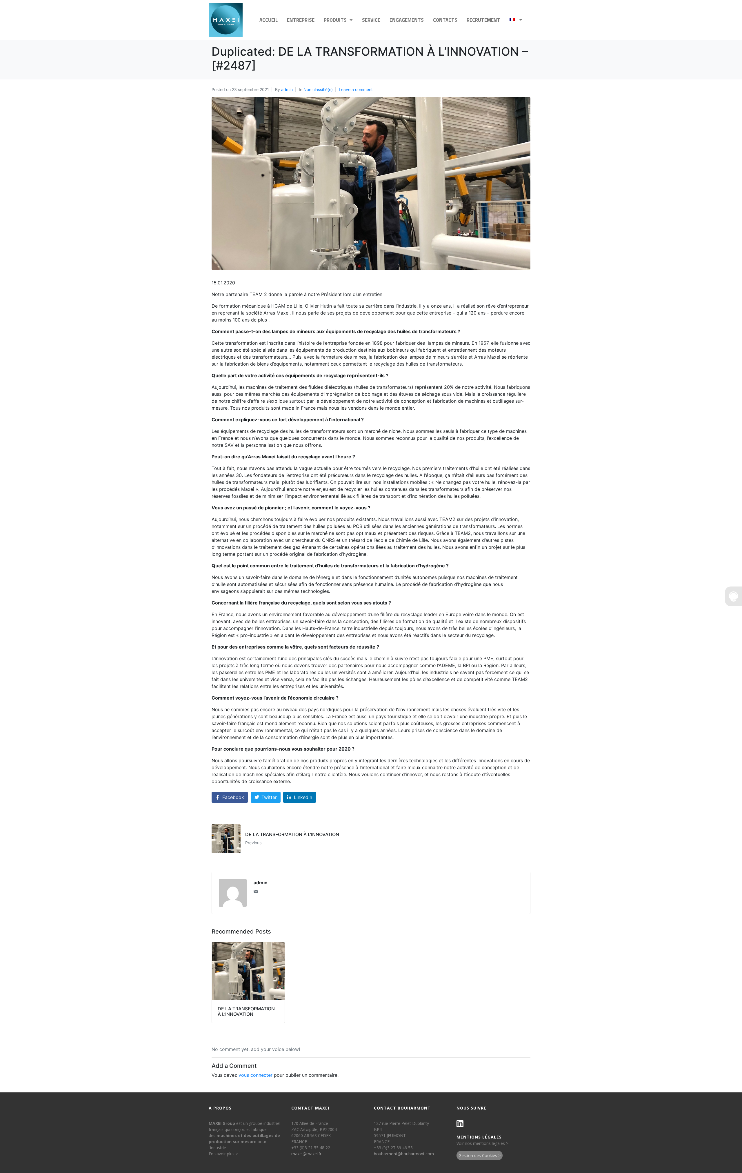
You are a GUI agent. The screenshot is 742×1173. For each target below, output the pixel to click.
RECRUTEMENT (483, 20)
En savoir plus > (223, 1153)
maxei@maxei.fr (306, 1153)
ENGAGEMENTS (407, 20)
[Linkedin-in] (460, 1123)
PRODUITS (335, 20)
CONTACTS (445, 20)
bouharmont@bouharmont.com (404, 1153)
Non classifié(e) (318, 89)
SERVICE (371, 20)
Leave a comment (356, 89)
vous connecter (255, 1075)
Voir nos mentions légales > (482, 1143)
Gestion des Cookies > (480, 1155)
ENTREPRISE (300, 20)
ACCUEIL (268, 20)
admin (287, 89)
